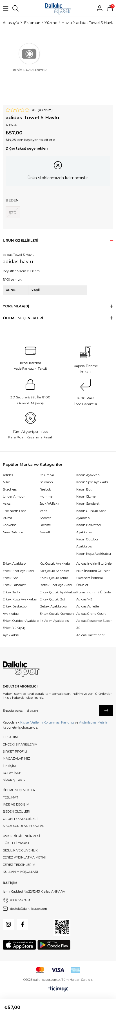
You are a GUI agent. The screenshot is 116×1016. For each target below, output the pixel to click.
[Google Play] (53, 945)
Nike (6, 482)
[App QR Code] (61, 927)
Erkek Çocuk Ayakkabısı (58, 592)
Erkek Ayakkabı (14, 563)
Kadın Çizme (85, 496)
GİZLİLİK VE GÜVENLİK (20, 850)
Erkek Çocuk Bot (52, 599)
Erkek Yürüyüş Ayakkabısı (14, 631)
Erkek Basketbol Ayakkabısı (15, 609)
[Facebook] (22, 924)
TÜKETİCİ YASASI (16, 843)
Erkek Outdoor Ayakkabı (21, 621)
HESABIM (10, 737)
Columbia (47, 475)
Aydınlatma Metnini (94, 722)
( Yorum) (45, 110)
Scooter (45, 518)
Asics (6, 503)
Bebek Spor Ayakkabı (56, 585)
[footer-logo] (21, 669)
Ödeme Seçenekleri (23, 318)
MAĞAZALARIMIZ (16, 758)
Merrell (45, 532)
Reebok (45, 489)
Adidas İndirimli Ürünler (94, 563)
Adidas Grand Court (91, 614)
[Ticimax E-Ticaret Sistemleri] (58, 989)
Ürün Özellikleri (20, 240)
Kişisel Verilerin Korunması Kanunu (47, 722)
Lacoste (45, 525)
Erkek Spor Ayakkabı (18, 571)
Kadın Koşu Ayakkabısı (93, 554)
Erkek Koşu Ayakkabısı (20, 599)
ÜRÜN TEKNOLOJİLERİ (20, 819)
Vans (43, 511)
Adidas (8, 475)
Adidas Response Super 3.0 (93, 624)
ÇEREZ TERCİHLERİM (19, 865)
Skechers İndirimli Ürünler (90, 581)
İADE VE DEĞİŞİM (16, 804)
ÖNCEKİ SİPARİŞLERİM (20, 744)
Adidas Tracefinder (90, 635)
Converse (9, 525)
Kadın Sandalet (87, 503)
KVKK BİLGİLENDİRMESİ (21, 836)
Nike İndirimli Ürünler (93, 571)
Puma (7, 518)
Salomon (46, 482)
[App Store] (19, 945)
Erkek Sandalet (14, 585)
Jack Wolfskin (50, 503)
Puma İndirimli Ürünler (94, 592)
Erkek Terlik (12, 592)
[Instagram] (8, 924)
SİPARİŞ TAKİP (14, 780)
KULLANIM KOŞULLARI (20, 872)
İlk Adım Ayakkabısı (55, 621)
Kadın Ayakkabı (88, 475)
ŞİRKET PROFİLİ (15, 751)
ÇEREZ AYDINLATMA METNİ (24, 857)
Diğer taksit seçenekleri (27, 148)
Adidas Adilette (87, 606)
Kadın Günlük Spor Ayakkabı (91, 514)
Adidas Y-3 (84, 599)
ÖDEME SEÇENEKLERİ (19, 790)
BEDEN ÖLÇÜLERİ (16, 811)
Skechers (10, 489)
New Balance (13, 532)
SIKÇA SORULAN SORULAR (23, 826)
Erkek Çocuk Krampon (57, 614)
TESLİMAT (10, 797)
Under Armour (14, 496)
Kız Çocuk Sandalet (54, 571)
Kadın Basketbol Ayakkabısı (88, 528)
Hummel (46, 496)
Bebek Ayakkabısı (53, 606)
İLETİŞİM (9, 766)
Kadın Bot (84, 489)
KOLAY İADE (12, 773)
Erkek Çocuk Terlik (54, 578)
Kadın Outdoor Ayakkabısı (87, 542)
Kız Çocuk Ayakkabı (55, 563)
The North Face (14, 511)
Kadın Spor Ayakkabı (92, 482)
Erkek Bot (10, 578)
